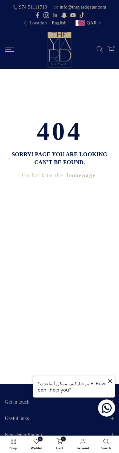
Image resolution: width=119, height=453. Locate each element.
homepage (81, 175)
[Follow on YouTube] (73, 15)
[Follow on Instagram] (46, 15)
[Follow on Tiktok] (82, 15)
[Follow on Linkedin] (55, 15)
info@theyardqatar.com (83, 7)
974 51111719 (34, 7)
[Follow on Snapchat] (64, 15)
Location (38, 22)
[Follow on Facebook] (37, 15)
